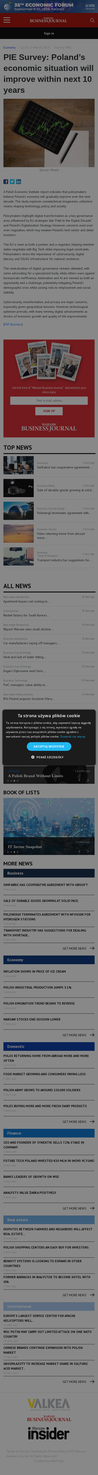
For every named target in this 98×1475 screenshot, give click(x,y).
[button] (48, 757)
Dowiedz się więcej (72, 736)
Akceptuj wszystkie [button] (49, 746)
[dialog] (49, 738)
